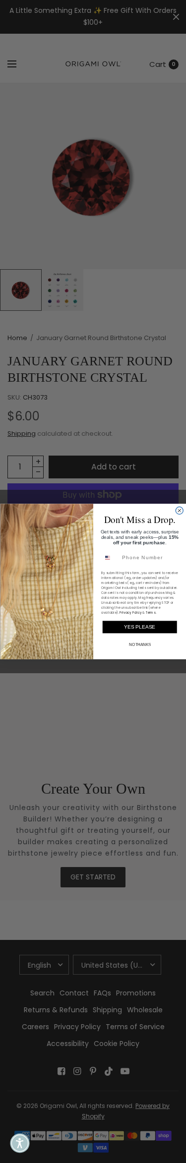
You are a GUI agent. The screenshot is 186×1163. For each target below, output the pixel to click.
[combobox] (110, 558)
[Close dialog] (179, 510)
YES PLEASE (139, 627)
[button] (20, 1143)
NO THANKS (139, 644)
